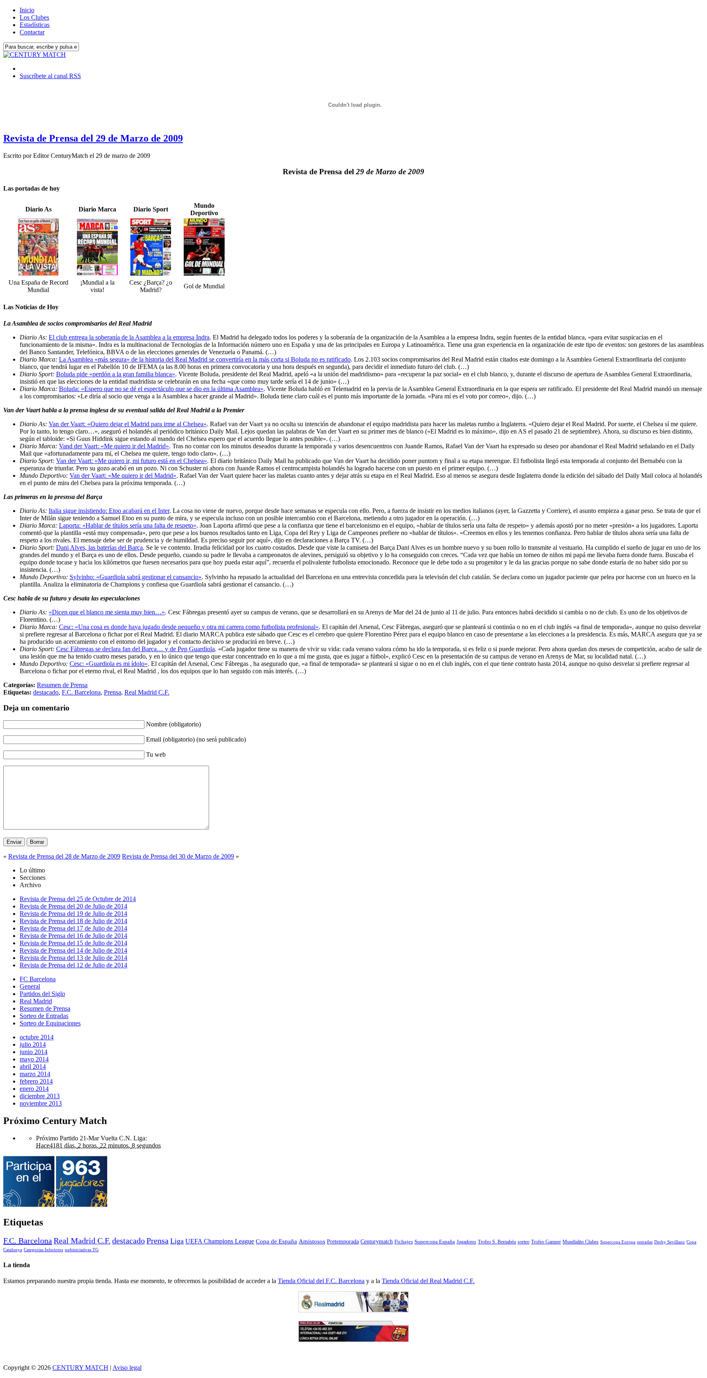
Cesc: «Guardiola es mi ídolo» (109, 663)
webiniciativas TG (82, 1250)
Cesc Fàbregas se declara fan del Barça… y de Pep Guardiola (135, 648)
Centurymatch (376, 1241)
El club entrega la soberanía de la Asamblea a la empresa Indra (129, 337)
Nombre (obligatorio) (173, 724)
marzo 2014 (35, 1073)
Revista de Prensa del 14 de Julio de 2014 (73, 950)
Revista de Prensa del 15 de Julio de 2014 (73, 943)
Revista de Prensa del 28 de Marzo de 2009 (64, 856)
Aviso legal (127, 1367)
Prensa (112, 692)
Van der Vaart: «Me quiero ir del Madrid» (123, 475)
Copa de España (276, 1241)
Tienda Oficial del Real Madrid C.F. (428, 1280)
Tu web (156, 754)
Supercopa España (434, 1242)
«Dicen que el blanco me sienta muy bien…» (107, 612)
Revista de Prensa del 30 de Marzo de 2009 (178, 856)
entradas (645, 1241)
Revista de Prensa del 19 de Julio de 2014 (73, 913)
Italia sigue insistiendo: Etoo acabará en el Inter (109, 510)
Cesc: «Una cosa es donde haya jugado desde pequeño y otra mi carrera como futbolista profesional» (189, 626)
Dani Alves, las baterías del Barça (99, 547)
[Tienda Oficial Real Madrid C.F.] (353, 1310)
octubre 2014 (37, 1037)
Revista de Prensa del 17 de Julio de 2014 (73, 928)
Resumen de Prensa (62, 684)
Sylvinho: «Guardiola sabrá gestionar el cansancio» (136, 576)
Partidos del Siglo (42, 993)
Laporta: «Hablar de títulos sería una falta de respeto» (127, 525)
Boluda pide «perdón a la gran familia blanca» (115, 374)
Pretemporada (343, 1241)
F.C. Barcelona (81, 692)
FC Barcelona (38, 979)
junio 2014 (33, 1051)
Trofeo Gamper (546, 1242)
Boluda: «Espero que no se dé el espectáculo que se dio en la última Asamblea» (161, 388)
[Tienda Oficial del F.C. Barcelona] (353, 1339)
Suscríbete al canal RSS (50, 75)
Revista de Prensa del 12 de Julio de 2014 (73, 965)
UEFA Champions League (219, 1241)
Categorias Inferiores (43, 1250)
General (30, 986)
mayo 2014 (34, 1059)
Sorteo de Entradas (44, 1015)
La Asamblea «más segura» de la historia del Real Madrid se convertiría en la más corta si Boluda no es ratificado (205, 359)
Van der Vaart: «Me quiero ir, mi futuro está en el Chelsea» (131, 460)
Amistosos (312, 1241)
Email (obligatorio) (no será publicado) (196, 739)
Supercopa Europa (617, 1241)
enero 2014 (34, 1088)
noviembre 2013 (41, 1103)
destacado (46, 692)
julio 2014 (33, 1044)
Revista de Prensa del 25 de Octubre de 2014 (78, 898)
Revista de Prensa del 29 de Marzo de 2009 (93, 138)
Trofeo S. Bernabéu (497, 1242)
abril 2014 (33, 1066)
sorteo (523, 1242)
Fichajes (403, 1242)
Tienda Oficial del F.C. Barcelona (321, 1280)
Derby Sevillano (669, 1241)
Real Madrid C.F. (146, 692)
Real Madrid (36, 1001)
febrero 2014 (36, 1081)
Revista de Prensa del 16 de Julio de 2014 (73, 935)
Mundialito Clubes (581, 1242)
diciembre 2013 (40, 1096)
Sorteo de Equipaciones (50, 1023)
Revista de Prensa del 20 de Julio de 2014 (73, 906)
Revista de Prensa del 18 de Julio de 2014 (73, 920)
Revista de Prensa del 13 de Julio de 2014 (73, 957)
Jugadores (466, 1242)
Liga (177, 1241)
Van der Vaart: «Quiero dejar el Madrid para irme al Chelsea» (128, 423)
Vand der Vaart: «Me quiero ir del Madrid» (114, 446)
